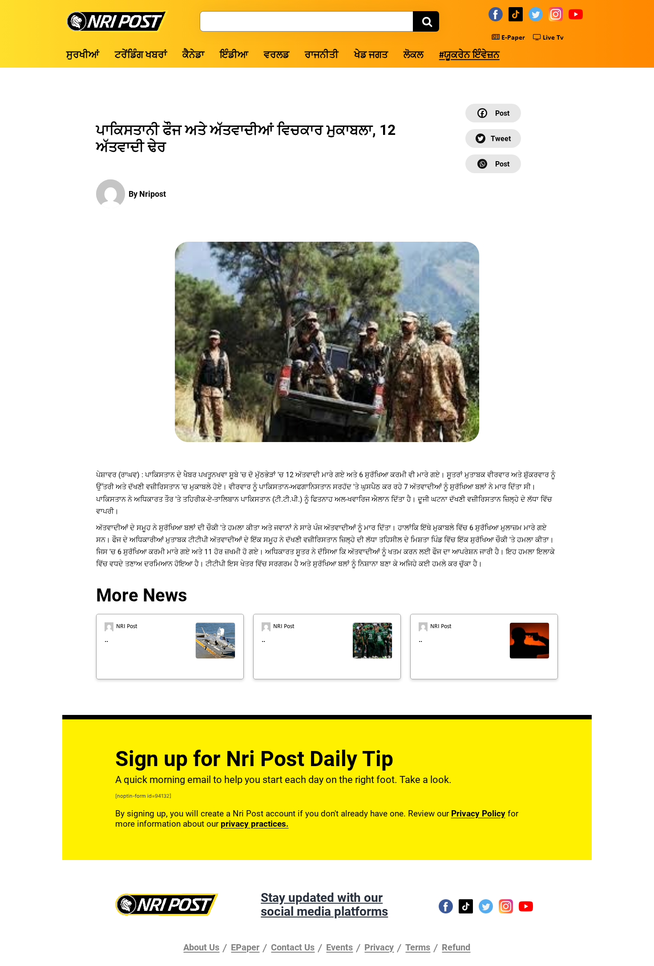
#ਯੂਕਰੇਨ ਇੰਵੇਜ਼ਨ (469, 55)
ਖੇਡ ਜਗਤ (371, 55)
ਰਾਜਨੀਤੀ (322, 55)
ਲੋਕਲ (414, 55)
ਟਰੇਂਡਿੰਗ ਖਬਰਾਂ (141, 55)
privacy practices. (255, 824)
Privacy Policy (478, 813)
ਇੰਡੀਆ (234, 55)
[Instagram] (557, 14)
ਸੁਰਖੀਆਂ (82, 55)
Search (426, 21)
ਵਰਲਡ (276, 55)
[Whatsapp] (493, 163)
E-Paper (512, 37)
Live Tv (552, 37)
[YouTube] (577, 14)
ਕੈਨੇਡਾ (193, 55)
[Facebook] (496, 14)
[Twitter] (537, 14)
